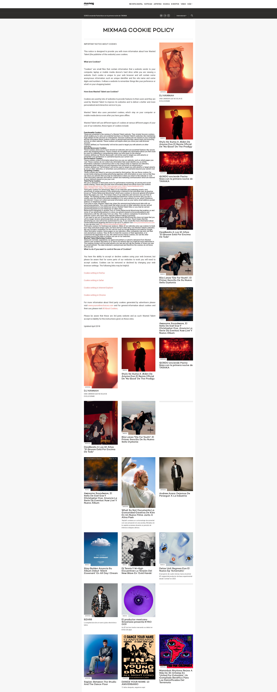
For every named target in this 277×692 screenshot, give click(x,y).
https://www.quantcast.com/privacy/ (113, 188)
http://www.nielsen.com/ (93, 186)
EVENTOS (175, 4)
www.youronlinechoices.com (144, 223)
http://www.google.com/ (112, 186)
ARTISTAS (157, 4)
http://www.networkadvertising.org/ (112, 224)
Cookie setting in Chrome (95, 295)
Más (189, 4)
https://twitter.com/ (91, 188)
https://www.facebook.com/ (132, 186)
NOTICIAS (148, 4)
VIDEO (183, 4)
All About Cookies (110, 308)
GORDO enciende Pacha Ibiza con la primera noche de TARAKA (105, 16)
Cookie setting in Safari (94, 280)
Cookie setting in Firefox (94, 273)
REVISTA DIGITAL (136, 4)
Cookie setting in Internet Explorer (98, 288)
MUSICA (166, 4)
